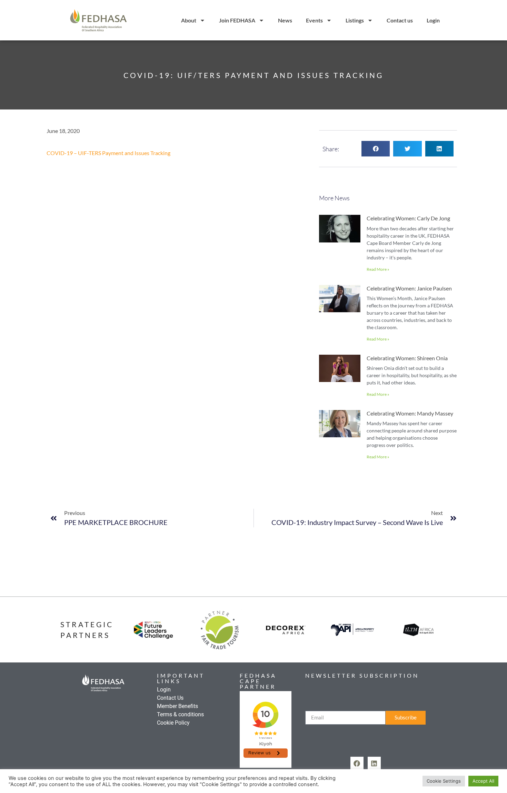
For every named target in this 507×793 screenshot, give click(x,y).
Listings (355, 20)
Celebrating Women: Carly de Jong (408, 218)
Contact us (400, 20)
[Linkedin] (374, 763)
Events (314, 20)
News (285, 20)
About (188, 20)
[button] (375, 148)
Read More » (378, 269)
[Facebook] (357, 763)
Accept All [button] (483, 781)
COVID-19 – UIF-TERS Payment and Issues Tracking (108, 153)
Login (433, 20)
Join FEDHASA (237, 20)
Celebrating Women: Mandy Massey (410, 413)
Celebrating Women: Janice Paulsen (409, 288)
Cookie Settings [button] (444, 781)
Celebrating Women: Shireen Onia (407, 358)
